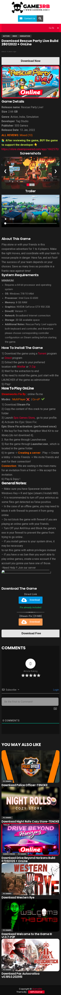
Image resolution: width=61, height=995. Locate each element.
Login (56, 689)
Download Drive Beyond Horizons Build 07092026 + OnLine (28, 859)
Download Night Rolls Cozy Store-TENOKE (30, 821)
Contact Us (29, 18)
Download (35, 600)
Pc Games (7, 781)
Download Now (30, 60)
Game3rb (37, 988)
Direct (8, 358)
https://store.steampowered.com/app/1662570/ (30, 149)
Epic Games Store (24, 417)
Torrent (42, 353)
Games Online (9, 854)
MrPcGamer (36, 991)
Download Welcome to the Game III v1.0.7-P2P (27, 935)
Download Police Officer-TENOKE (24, 785)
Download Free (31, 633)
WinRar (21, 366)
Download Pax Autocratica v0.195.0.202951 (20, 975)
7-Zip (32, 366)
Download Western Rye (18, 897)
